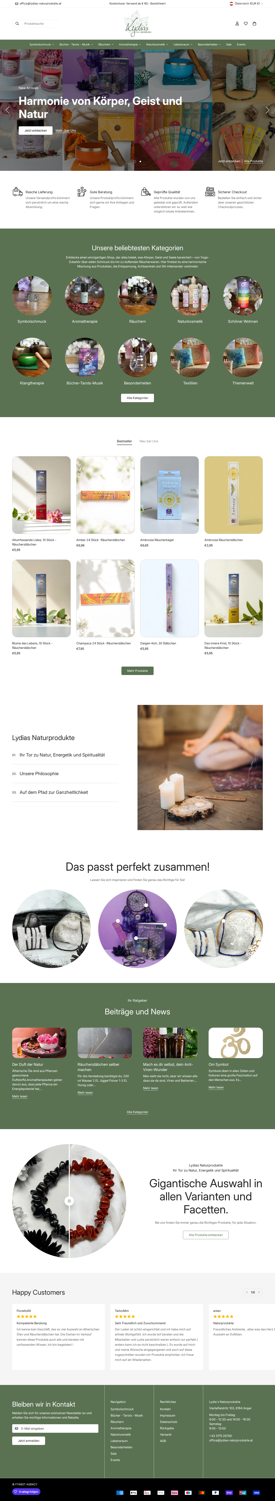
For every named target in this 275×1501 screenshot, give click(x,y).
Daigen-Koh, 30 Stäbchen (158, 643)
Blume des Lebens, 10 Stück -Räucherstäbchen (32, 645)
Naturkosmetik (155, 44)
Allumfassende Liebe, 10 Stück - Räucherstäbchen (34, 542)
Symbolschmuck (40, 44)
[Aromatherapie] (85, 296)
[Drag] (69, 1201)
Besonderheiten (208, 44)
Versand (165, 1434)
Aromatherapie (128, 44)
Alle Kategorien (137, 398)
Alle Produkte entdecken (206, 1235)
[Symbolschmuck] (32, 296)
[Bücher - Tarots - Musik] (85, 357)
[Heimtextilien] (190, 357)
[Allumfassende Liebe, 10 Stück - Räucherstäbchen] (41, 495)
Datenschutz (168, 1422)
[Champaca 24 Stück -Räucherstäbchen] (106, 598)
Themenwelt (243, 383)
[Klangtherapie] (32, 357)
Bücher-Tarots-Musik (85, 383)
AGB (163, 1441)
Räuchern (104, 44)
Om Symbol (219, 1064)
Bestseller (124, 441)
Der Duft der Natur (27, 1064)
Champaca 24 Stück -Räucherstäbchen (103, 643)
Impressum (167, 1415)
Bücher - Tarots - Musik (74, 44)
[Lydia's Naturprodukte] (137, 23)
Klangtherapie (32, 383)
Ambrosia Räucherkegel (157, 540)
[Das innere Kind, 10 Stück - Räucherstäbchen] (234, 598)
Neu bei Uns (149, 441)
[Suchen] (17, 23)
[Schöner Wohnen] (243, 296)
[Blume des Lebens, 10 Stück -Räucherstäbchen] (41, 598)
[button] (254, 23)
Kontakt (165, 1409)
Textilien (190, 383)
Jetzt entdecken (36, 124)
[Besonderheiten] (137, 357)
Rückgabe (167, 1428)
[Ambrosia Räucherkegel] (169, 495)
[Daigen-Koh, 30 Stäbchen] (169, 598)
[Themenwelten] (243, 357)
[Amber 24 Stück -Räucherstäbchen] (106, 495)
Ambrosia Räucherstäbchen (223, 540)
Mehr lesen (19, 1096)
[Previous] (7, 110)
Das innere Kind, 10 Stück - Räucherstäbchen (223, 645)
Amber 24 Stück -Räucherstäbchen (100, 540)
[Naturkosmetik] (190, 296)
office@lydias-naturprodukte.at (231, 1440)
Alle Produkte (253, 161)
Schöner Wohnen (243, 321)
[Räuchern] (137, 296)
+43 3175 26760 (220, 1436)
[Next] (267, 110)
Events (241, 44)
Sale (228, 44)
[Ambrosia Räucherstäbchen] (234, 495)
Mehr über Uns (66, 124)
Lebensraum (181, 44)
